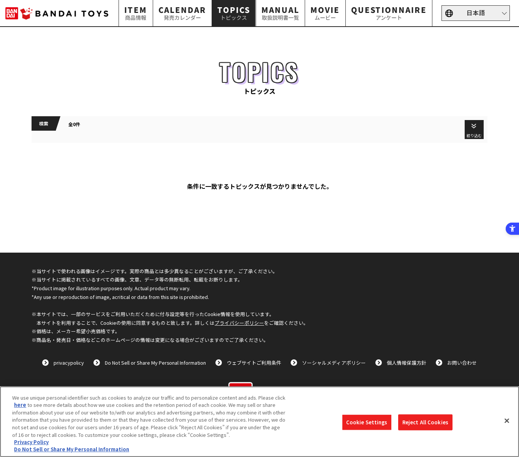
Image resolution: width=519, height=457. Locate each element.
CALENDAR (182, 12)
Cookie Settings (367, 422)
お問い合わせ (462, 362)
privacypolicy (69, 362)
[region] (259, 421)
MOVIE (325, 12)
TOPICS (233, 12)
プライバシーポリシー (239, 322)
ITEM (136, 12)
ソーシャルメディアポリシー (334, 362)
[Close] (506, 420)
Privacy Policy (31, 442)
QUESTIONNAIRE (389, 12)
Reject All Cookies (425, 422)
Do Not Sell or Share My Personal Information (155, 362)
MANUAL (280, 12)
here (20, 404)
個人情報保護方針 (406, 362)
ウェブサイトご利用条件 (254, 362)
